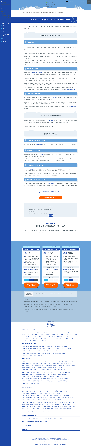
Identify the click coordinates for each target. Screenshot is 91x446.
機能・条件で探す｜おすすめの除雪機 (30, 343)
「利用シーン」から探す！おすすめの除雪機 (50, 350)
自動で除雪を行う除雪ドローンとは (68, 404)
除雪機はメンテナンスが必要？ (51, 380)
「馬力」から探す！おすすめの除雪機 (45, 346)
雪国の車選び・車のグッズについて (39, 418)
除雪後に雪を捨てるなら (65, 363)
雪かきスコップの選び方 (39, 390)
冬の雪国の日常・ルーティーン (64, 418)
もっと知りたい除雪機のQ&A (63, 378)
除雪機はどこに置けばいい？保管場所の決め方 (61, 374)
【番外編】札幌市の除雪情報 (50, 365)
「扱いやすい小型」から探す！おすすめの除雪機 (53, 351)
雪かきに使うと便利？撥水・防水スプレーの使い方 (31, 408)
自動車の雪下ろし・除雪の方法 (44, 404)
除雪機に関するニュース (37, 363)
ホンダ (3, 25)
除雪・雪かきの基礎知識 (27, 387)
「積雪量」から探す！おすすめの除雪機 (61, 346)
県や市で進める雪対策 (26, 399)
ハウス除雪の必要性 (65, 395)
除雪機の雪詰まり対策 (52, 381)
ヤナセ (3, 37)
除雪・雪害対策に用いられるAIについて (50, 408)
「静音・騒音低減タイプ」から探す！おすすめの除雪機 (32, 351)
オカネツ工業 (4, 41)
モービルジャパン (44, 340)
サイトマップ (24, 432)
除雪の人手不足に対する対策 (61, 391)
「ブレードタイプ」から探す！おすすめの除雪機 (62, 348)
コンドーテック (4, 39)
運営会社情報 (25, 429)
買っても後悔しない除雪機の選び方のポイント (39, 376)
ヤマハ (3, 29)
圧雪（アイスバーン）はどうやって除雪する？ (53, 393)
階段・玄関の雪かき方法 (56, 404)
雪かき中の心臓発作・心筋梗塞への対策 (29, 404)
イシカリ (28, 334)
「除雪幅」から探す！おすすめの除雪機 (29, 348)
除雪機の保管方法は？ (63, 380)
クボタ (3, 28)
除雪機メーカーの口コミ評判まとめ (29, 330)
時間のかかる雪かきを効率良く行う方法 (29, 391)
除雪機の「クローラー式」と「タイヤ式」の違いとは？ (37, 213)
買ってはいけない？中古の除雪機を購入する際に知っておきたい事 (34, 381)
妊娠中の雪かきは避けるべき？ (68, 397)
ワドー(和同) (41, 334)
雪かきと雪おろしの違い (62, 390)
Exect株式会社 (67, 332)
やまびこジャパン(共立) (34, 340)
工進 (2, 32)
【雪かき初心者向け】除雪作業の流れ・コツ (50, 402)
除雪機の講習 (33, 367)
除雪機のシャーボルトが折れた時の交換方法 (30, 370)
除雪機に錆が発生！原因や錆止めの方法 (55, 367)
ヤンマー (3, 31)
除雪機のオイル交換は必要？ (47, 369)
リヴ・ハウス (34, 334)
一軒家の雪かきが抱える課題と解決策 (29, 393)
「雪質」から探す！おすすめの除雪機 (45, 348)
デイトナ (3, 42)
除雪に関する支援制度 (36, 399)
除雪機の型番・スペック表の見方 (68, 361)
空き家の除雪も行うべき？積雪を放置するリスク (53, 406)
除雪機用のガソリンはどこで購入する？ (43, 374)
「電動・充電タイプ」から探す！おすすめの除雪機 (31, 350)
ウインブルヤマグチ (46, 336)
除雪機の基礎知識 (31, 211)
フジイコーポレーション (5, 34)
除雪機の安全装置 (25, 367)
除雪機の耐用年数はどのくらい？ (38, 380)
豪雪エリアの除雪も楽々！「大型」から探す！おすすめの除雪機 (53, 353)
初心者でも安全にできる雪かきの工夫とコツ (46, 391)
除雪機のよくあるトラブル (63, 381)
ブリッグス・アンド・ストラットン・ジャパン (41, 338)
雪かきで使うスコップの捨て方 (27, 390)
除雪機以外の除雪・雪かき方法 (59, 369)
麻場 (2, 38)
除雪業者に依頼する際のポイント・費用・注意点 (51, 399)
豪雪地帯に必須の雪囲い (52, 418)
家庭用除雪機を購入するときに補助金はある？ (30, 378)
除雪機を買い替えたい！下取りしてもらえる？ (30, 383)
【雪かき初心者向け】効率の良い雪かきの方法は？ (31, 402)
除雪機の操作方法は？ (26, 410)
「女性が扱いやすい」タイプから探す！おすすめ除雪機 (32, 355)
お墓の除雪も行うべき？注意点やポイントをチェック (31, 395)
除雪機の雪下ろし (61, 365)
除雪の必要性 (43, 397)
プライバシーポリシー (27, 425)
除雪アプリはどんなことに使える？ (54, 397)
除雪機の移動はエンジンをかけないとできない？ (31, 369)
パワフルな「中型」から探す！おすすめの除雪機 (31, 353)
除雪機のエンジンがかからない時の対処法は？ (45, 372)
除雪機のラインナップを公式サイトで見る (31, 285)
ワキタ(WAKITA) (25, 340)
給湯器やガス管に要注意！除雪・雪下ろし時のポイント (32, 406)
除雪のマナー (45, 395)
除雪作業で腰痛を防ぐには (55, 395)
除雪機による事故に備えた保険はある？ (63, 372)
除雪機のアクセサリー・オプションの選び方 (52, 361)
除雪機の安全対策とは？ (26, 363)
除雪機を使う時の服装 (39, 365)
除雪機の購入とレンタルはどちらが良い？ (48, 378)
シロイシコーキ (74, 332)
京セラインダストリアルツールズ (28, 332)
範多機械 (53, 334)
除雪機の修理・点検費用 (41, 367)
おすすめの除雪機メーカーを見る (50, 197)
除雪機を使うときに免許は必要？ (56, 376)
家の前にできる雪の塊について (27, 365)
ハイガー (3, 35)
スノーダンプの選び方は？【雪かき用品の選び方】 (31, 411)
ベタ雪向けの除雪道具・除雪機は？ (65, 408)
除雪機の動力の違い (25, 376)
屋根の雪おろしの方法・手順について (67, 402)
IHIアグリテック (60, 336)
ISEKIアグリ (47, 334)
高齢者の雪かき (40, 393)
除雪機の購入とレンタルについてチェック (51, 191)
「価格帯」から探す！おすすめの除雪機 (29, 346)
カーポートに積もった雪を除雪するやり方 (51, 363)
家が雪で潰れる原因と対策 (51, 390)
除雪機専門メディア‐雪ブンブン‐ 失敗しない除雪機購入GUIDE (77, 1)
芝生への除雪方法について (47, 411)
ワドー (3, 27)
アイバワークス (45, 332)
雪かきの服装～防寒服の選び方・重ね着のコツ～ (65, 410)
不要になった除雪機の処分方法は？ (28, 372)
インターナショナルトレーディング (56, 332)
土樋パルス (38, 332)
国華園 (23, 334)
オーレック (67, 336)
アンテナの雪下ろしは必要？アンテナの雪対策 (30, 397)
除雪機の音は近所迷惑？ (70, 365)
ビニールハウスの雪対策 (26, 418)
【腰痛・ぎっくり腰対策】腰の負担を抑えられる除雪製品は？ (43, 410)
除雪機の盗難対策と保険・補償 (62, 370)
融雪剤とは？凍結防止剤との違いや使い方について (31, 400)
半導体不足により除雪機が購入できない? (47, 370)
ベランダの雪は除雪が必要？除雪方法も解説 (50, 400)
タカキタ (53, 336)
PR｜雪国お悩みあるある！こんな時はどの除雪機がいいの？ (35, 421)
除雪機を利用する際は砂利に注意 (28, 374)
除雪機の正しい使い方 (26, 380)
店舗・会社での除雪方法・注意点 (69, 406)
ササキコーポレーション (26, 338)
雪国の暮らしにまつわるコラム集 (29, 415)
